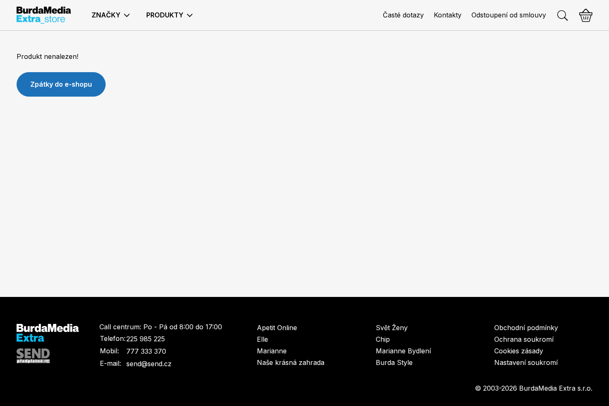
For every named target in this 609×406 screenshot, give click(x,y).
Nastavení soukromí (526, 362)
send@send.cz (149, 364)
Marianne (272, 351)
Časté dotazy (403, 15)
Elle (262, 339)
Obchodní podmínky (526, 327)
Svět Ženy (392, 327)
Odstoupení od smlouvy (508, 15)
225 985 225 (145, 339)
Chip (383, 339)
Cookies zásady (518, 351)
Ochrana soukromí (523, 339)
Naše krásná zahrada (290, 362)
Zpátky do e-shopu (61, 84)
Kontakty (448, 15)
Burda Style (394, 362)
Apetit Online (277, 327)
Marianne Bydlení (403, 351)
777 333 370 (146, 351)
